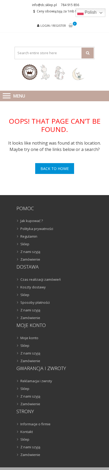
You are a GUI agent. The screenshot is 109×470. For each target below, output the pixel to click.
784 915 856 (70, 5)
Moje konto (29, 337)
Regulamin (28, 236)
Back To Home (54, 168)
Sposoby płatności (35, 302)
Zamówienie (30, 259)
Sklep (24, 244)
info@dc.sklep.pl (44, 5)
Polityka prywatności (36, 228)
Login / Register (53, 25)
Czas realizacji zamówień (40, 279)
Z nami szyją (30, 251)
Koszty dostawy (33, 287)
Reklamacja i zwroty (36, 381)
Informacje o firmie (35, 424)
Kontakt (26, 431)
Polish (90, 12)
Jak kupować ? (31, 220)
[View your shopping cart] (71, 26)
